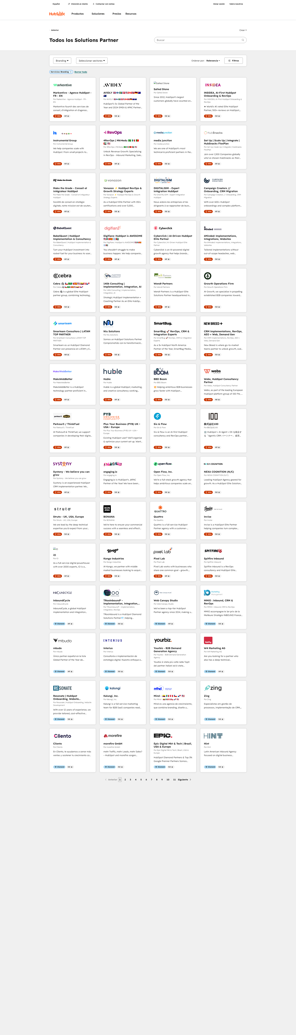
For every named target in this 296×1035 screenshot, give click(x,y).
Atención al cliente (79, 4)
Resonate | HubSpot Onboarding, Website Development (66, 697)
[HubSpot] (57, 14)
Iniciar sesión (219, 4)
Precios (117, 13)
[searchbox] (200, 40)
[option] (61, 60)
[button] (243, 30)
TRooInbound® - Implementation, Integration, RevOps (120, 602)
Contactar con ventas (105, 4)
